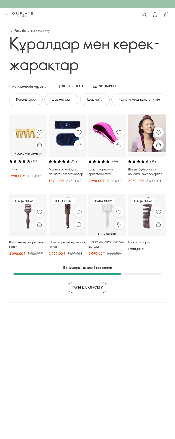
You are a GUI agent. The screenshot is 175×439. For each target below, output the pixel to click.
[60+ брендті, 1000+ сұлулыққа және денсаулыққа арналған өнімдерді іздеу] (144, 14)
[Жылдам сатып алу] (39, 145)
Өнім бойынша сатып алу (32, 30)
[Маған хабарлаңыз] (119, 224)
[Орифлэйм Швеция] (22, 14)
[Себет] (167, 14)
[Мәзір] (6, 15)
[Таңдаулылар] (39, 132)
